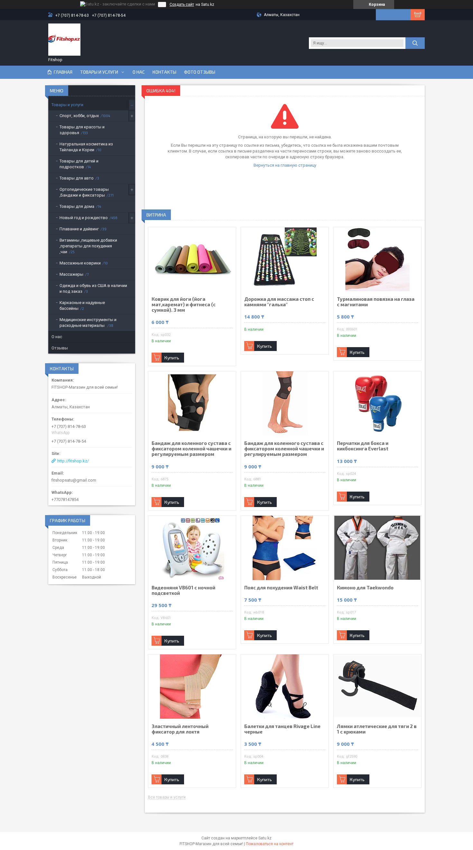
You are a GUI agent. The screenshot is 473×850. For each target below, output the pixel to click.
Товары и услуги (99, 72)
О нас (139, 72)
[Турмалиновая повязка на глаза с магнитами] (377, 259)
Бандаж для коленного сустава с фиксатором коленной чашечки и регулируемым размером (191, 448)
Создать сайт (182, 4)
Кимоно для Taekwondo (365, 587)
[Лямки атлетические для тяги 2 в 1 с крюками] (377, 686)
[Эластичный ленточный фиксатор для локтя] (192, 686)
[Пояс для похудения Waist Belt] (285, 548)
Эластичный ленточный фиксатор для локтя (180, 729)
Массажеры (71, 274)
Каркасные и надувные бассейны (82, 305)
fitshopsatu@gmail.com (73, 480)
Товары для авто (77, 178)
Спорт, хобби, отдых (79, 115)
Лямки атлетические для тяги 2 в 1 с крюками (377, 729)
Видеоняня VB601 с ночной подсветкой (183, 590)
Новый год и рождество (84, 217)
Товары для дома (77, 206)
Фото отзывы (199, 72)
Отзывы (59, 348)
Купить (171, 357)
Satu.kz (265, 838)
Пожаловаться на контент (269, 844)
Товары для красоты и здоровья (82, 130)
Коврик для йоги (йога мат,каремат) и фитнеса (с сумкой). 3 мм (184, 304)
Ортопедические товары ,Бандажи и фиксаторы (84, 192)
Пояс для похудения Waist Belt (281, 587)
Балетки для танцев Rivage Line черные (282, 729)
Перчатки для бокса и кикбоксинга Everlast (362, 445)
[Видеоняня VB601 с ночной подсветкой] (192, 548)
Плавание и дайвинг (79, 228)
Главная (63, 72)
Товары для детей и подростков (79, 164)
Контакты (164, 72)
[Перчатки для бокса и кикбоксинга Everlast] (377, 403)
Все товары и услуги (167, 797)
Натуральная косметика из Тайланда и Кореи (86, 147)
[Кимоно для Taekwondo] (377, 548)
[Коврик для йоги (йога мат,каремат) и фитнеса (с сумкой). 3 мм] (192, 259)
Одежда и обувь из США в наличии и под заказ (93, 288)
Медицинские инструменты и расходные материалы (88, 322)
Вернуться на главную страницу (285, 165)
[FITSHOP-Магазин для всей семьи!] (64, 39)
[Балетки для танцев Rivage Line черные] (285, 686)
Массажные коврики (80, 263)
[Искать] (415, 43)
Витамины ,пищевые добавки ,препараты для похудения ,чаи (88, 246)
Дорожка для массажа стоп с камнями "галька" (279, 301)
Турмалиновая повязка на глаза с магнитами (375, 301)
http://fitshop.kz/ (73, 460)
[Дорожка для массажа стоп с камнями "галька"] (285, 259)
